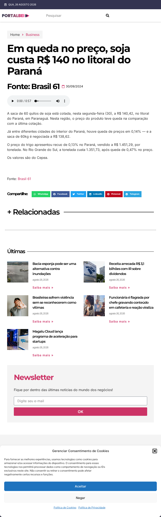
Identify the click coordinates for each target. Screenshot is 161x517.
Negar (80, 498)
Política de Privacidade (91, 507)
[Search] (107, 15)
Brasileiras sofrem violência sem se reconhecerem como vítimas (54, 302)
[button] (155, 451)
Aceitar (80, 486)
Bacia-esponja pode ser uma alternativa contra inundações (54, 269)
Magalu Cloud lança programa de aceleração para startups (54, 336)
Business (32, 34)
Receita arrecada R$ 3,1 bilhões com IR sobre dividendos (126, 269)
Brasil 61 (24, 179)
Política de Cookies (65, 507)
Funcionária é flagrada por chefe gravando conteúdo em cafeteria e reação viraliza (131, 302)
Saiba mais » (42, 287)
